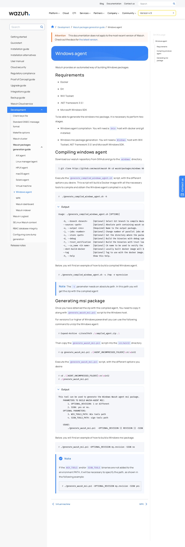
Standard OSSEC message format (26, 124)
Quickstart (16, 42)
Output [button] (65, 206)
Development (26, 109)
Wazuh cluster (20, 138)
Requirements (162, 46)
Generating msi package (162, 59)
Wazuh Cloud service (22, 103)
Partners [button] (98, 13)
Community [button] (128, 13)
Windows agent (24, 191)
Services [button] (84, 13)
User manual (17, 61)
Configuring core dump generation (24, 237)
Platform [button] (53, 13)
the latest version (88, 39)
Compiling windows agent (164, 52)
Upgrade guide (18, 85)
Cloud (66, 13)
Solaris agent (22, 179)
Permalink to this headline (88, 53)
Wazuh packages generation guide (27, 147)
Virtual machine (24, 185)
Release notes (18, 245)
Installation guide (20, 49)
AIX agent (21, 155)
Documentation (114, 3)
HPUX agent (22, 167)
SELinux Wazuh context (25, 222)
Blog (102, 3)
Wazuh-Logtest (21, 216)
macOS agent (22, 173)
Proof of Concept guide (23, 79)
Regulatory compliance (23, 73)
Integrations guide (20, 91)
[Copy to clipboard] (141, 167)
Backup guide (18, 97)
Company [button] (113, 13)
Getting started (19, 36)
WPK (18, 198)
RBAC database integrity (25, 228)
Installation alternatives (23, 55)
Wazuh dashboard (25, 204)
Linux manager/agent (26, 161)
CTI (74, 13)
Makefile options (21, 132)
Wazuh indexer (23, 210)
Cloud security (18, 67)
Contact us (129, 3)
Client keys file (20, 115)
